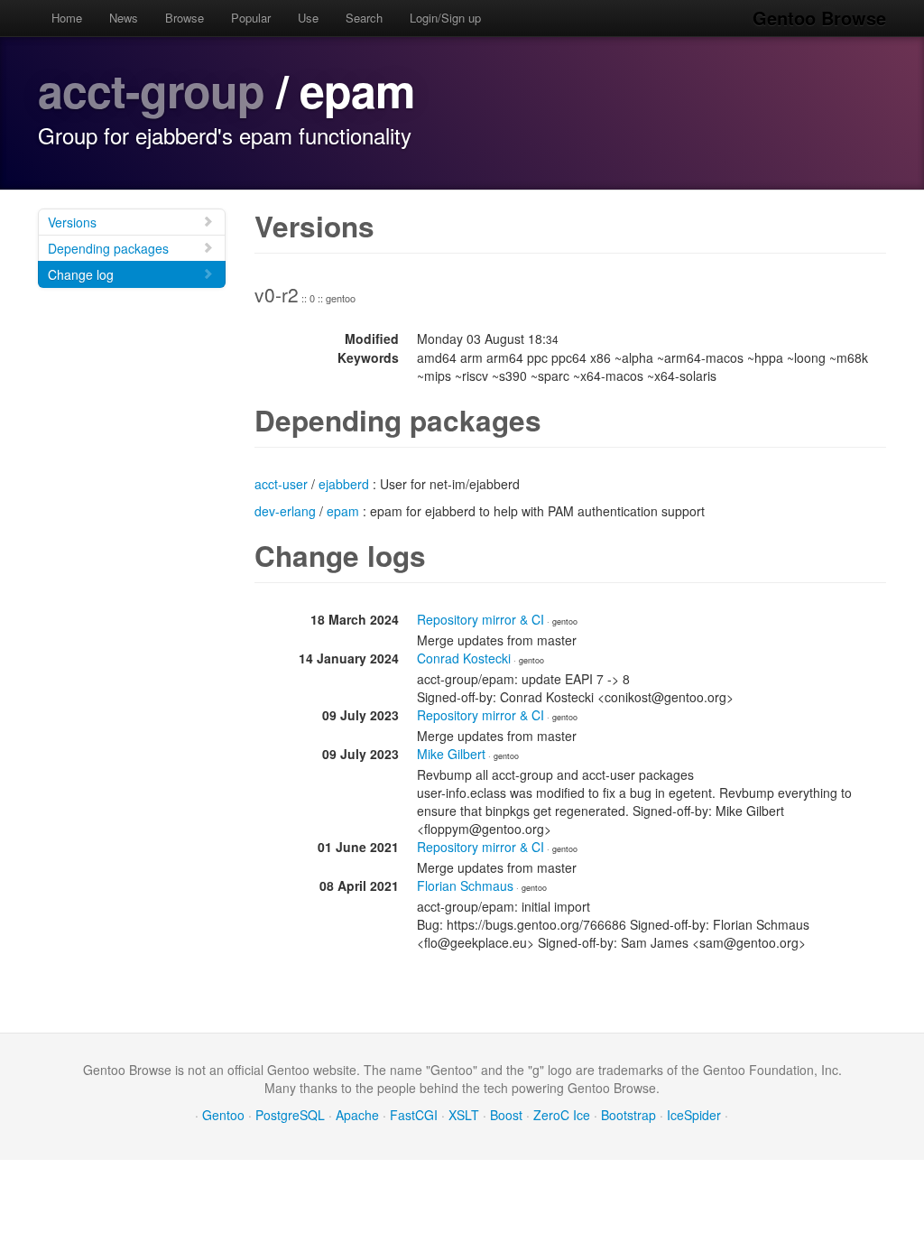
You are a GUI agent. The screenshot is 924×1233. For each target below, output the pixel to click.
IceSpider (694, 1115)
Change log (81, 274)
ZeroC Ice (561, 1115)
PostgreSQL (290, 1115)
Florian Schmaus (465, 885)
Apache (357, 1115)
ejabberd (344, 484)
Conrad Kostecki (464, 658)
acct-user (281, 484)
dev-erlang (285, 511)
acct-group (151, 90)
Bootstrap (628, 1115)
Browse (184, 17)
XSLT (463, 1115)
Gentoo (223, 1115)
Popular (251, 17)
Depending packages (108, 248)
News (123, 17)
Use (308, 17)
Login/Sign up (445, 17)
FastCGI (414, 1115)
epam (343, 511)
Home (66, 17)
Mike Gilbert (451, 754)
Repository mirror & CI (480, 619)
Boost (506, 1115)
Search (364, 17)
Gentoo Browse (819, 18)
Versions (72, 222)
